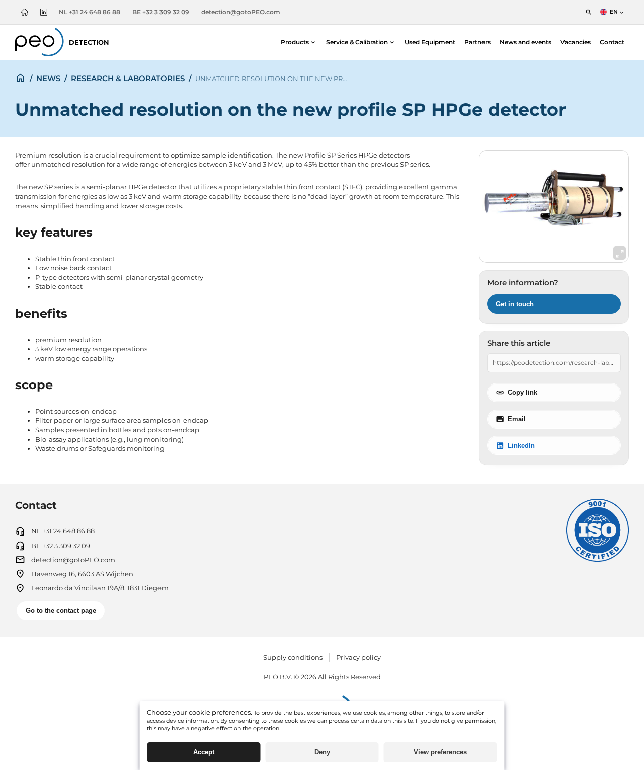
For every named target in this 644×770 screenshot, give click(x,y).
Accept (203, 752)
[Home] (25, 12)
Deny (322, 752)
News (48, 78)
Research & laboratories (128, 78)
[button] (299, 42)
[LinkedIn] (44, 12)
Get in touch (515, 304)
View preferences (440, 752)
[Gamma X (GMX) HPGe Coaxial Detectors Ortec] (553, 207)
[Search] (588, 12)
